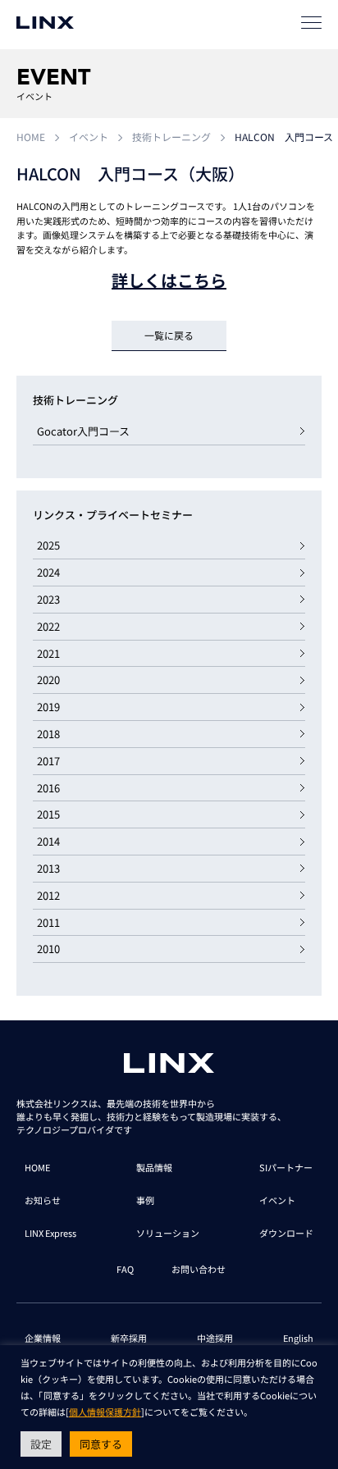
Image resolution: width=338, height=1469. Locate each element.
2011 (48, 922)
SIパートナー (286, 1167)
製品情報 (154, 1167)
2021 (48, 653)
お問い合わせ (198, 1268)
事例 (145, 1200)
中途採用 (215, 1337)
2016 (48, 788)
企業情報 (43, 1337)
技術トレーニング (171, 137)
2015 (48, 814)
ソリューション (167, 1232)
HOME (30, 137)
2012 (48, 895)
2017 (48, 761)
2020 (48, 679)
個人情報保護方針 (105, 1411)
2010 (48, 948)
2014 (48, 841)
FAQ (125, 1268)
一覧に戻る (169, 335)
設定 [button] (41, 1444)
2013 (48, 868)
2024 (48, 572)
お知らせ (43, 1200)
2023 (48, 599)
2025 (48, 545)
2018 (48, 733)
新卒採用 (129, 1337)
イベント (88, 137)
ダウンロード (286, 1232)
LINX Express (50, 1232)
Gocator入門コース (83, 431)
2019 (48, 706)
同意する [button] (101, 1444)
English (298, 1337)
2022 (48, 626)
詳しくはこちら (169, 280)
